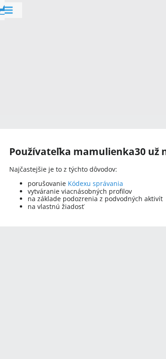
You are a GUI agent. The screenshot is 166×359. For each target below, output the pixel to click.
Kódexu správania (95, 183)
